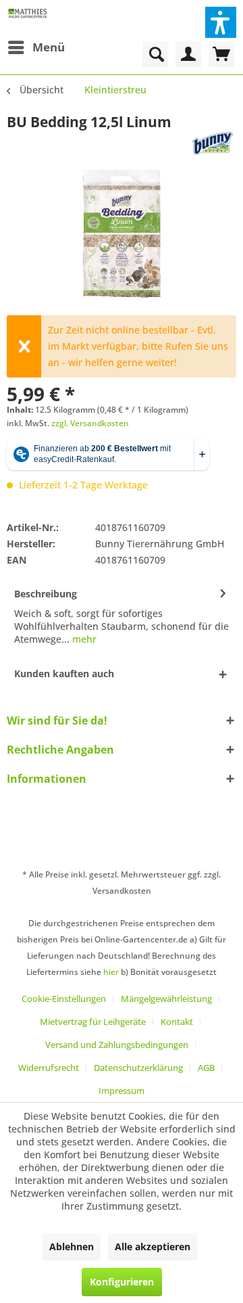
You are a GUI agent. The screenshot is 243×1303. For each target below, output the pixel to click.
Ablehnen (71, 1246)
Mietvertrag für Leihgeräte (93, 1021)
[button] (220, 22)
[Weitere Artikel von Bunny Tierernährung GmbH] (213, 143)
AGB (206, 1067)
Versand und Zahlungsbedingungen (116, 1044)
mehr (83, 639)
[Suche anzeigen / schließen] (155, 54)
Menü (48, 47)
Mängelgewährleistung (166, 998)
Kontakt (177, 1021)
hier (111, 972)
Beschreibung (45, 593)
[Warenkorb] (221, 54)
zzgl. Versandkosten (90, 423)
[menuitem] (36, 47)
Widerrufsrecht (48, 1067)
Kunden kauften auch (64, 673)
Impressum (121, 1090)
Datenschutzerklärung (138, 1067)
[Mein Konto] (188, 54)
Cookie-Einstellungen (64, 998)
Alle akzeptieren (152, 1246)
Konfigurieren (122, 1281)
